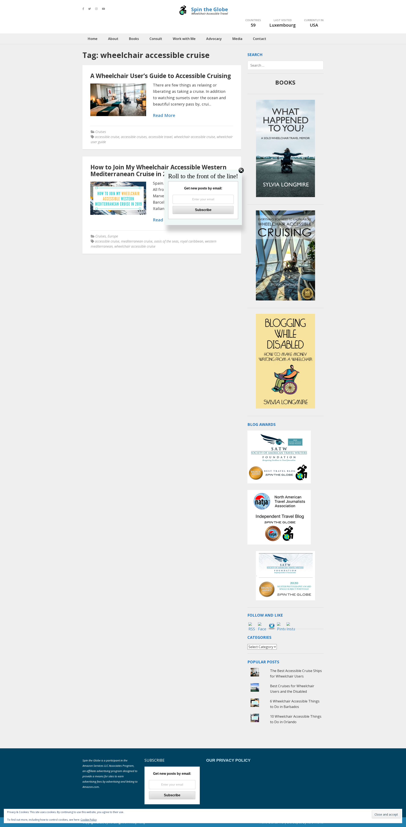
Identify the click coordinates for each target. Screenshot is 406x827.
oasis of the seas (166, 241)
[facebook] (83, 9)
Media (237, 38)
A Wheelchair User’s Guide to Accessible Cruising (160, 76)
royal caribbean (191, 241)
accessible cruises (134, 136)
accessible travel (160, 136)
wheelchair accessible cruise (194, 136)
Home (92, 38)
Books (134, 38)
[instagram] (96, 9)
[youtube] (103, 9)
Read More (164, 115)
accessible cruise (107, 136)
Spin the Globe (209, 9)
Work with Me (184, 38)
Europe (113, 236)
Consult (156, 38)
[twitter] (89, 9)
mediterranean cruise (136, 241)
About (113, 38)
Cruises (100, 131)
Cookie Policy (89, 820)
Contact (259, 38)
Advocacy (214, 38)
